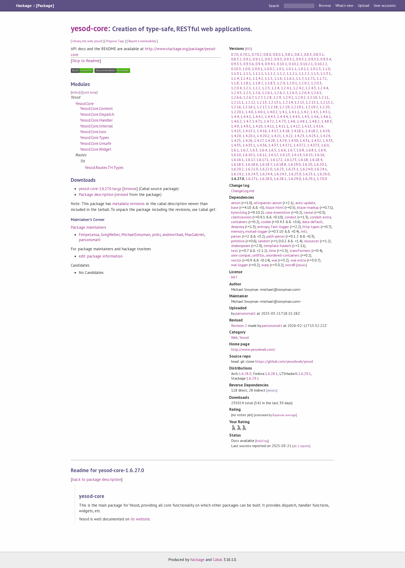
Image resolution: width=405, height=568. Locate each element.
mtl (304, 231)
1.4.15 (236, 130)
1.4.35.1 (249, 145)
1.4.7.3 (281, 121)
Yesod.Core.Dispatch (97, 114)
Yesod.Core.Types (94, 137)
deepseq (237, 226)
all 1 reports (301, 446)
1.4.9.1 (245, 126)
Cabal (217, 559)
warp (265, 264)
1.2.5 (247, 92)
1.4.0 (249, 111)
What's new (344, 5)
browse (130, 188)
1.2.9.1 (288, 97)
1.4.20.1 (249, 135)
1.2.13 (262, 102)
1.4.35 (236, 145)
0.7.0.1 (245, 54)
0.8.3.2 (236, 59)
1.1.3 (315, 73)
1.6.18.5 (237, 164)
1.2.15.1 (312, 102)
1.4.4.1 (245, 116)
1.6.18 (303, 159)
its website (140, 519)
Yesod (244, 337)
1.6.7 (291, 150)
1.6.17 (250, 159)
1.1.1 (247, 73)
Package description (96, 194)
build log (262, 441)
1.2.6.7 (248, 97)
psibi (156, 234)
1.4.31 (305, 140)
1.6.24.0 (306, 169)
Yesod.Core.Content (96, 108)
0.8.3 (308, 54)
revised (122, 194)
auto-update (305, 202)
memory (237, 231)
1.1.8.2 (258, 83)
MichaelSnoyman (135, 234)
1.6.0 (325, 145)
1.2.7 (258, 97)
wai (274, 260)
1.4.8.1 (302, 121)
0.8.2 (298, 54)
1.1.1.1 (258, 73)
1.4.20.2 (263, 135)
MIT (234, 277)
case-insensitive (277, 212)
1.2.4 (275, 88)
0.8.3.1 (318, 54)
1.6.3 (254, 150)
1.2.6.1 (267, 92)
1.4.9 (235, 126)
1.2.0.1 (292, 83)
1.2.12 (250, 102)
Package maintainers (88, 227)
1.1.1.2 (270, 73)
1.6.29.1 (309, 178)
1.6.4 (263, 150)
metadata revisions (128, 203)
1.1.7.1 (310, 78)
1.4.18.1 (297, 130)
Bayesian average (284, 415)
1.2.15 (299, 102)
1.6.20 (307, 164)
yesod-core (89, 28)
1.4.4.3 (270, 116)
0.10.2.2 (321, 63)
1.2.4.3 (310, 88)
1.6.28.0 (265, 178)
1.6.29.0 (294, 178)
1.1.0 (326, 68)
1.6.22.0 (266, 169)
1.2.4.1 (286, 88)
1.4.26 (247, 140)
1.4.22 (287, 135)
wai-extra (298, 260)
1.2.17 (261, 107)
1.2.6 (256, 92)
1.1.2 (281, 73)
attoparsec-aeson (268, 202)
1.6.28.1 (280, 178)
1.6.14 (296, 154)
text (234, 250)
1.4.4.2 (258, 116)
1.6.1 (235, 150)
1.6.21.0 (251, 169)
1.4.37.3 (313, 145)
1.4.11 (269, 126)
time (272, 250)
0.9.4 (259, 63)
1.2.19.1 (297, 107)
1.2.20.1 (237, 111)
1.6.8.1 (311, 150)
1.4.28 (270, 140)
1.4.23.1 (312, 135)
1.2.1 (247, 88)
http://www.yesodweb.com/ (253, 349)
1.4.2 (305, 111)
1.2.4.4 (323, 88)
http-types (311, 226)
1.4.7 (247, 121)
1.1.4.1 (245, 78)
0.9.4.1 (270, 63)
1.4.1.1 (294, 111)
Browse (325, 5)
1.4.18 (284, 130)
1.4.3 (314, 111)
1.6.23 (279, 169)
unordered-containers (282, 255)
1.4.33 (328, 140)
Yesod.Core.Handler (96, 120)
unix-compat (241, 255)
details (301, 265)
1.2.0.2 (304, 83)
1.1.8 (235, 83)
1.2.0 (281, 83)
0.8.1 (289, 54)
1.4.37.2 (299, 145)
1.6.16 (319, 154)
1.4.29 (281, 140)
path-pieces (275, 236)
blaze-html (275, 207)
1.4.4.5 (294, 116)
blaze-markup (308, 207)
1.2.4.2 (298, 88)
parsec (236, 236)
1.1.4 (235, 78)
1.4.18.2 (311, 130)
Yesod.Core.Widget (95, 149)
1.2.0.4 (236, 88)
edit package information (101, 256)
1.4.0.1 (260, 111)
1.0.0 (246, 68)
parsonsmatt (89, 239)
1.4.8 (291, 121)
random (264, 241)
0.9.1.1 (258, 59)
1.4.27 (258, 140)
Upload (363, 5)
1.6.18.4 (316, 159)
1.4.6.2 (236, 121)
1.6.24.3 (251, 174)
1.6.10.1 (249, 154)
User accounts (385, 5)
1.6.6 (282, 150)
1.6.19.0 (294, 164)
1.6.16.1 (237, 159)
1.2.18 (273, 107)
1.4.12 (295, 126)
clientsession (241, 217)
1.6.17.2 (276, 159)
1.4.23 (299, 135)
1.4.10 (257, 126)
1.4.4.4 (282, 116)
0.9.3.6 (248, 63)
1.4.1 (283, 111)
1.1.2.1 (292, 73)
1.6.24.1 (320, 169)
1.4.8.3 (326, 121)
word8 (290, 264)
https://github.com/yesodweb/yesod (284, 361)
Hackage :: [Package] (35, 6)
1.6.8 (300, 150)
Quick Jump (89, 92)
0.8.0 (267, 54)
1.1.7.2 (322, 78)
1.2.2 (256, 88)
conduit (290, 217)
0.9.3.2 (301, 59)
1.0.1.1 (291, 68)
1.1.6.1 (289, 78)
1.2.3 (266, 88)
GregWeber (110, 234)
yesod (98, 41)
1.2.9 (277, 97)
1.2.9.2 (300, 97)
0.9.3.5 (236, 63)
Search (274, 5)
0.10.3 (236, 68)
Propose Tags (115, 41)
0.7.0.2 (257, 54)
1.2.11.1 (237, 102)
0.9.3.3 (313, 59)
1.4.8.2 (314, 121)
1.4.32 (316, 140)
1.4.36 (262, 145)
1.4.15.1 (249, 130)
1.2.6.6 (236, 97)
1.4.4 (235, 116)
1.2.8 (268, 97)
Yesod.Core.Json (93, 131)
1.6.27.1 (252, 178)
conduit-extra (320, 217)
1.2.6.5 (316, 92)
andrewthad (172, 234)
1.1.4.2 (258, 78)
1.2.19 (284, 107)
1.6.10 (236, 154)
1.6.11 (262, 154)
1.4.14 (318, 126)
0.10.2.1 (306, 63)
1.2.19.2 (311, 107)
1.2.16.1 (249, 107)
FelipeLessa (89, 234)
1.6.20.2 (237, 169)
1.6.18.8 (280, 164)
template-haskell (277, 245)
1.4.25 (236, 140)
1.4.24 (325, 135)
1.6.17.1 (262, 159)
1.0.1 (280, 68)
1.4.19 (325, 130)
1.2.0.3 (316, 83)
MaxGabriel (194, 234)
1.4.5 (305, 116)
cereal (308, 212)
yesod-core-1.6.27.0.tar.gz (100, 188)
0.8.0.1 (278, 54)
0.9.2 (269, 59)
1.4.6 (315, 116)
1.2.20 (325, 107)
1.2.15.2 (326, 102)
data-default (312, 221)
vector (236, 260)
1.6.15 (308, 154)
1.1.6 (278, 78)
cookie (266, 221)
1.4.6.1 (325, 116)
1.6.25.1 (309, 174)
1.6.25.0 (295, 174)
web (90, 41)
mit (84, 41)
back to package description (96, 479)
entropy (263, 226)
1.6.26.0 (323, 174)
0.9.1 (247, 59)
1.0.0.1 (257, 68)
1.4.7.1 (257, 121)
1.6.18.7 (266, 164)
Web (234, 337)
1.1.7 (299, 78)
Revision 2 (239, 325)
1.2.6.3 (292, 92)
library (76, 41)
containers (239, 221)
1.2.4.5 (236, 92)
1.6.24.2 (237, 174)
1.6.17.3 (290, 159)
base (234, 207)
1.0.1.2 (303, 68)
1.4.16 (262, 130)
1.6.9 (322, 150)
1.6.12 (273, 154)
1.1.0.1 (236, 73)
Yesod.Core (84, 103)
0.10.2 (294, 63)
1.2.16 (236, 107)
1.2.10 (312, 97)
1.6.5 (272, 150)
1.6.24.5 (280, 174)
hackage (197, 559)
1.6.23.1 (292, 169)
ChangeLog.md (242, 190)
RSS (248, 49)
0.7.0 (234, 54)
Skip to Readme (85, 60)
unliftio (258, 255)
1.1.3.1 (325, 73)
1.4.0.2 (272, 111)
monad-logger (256, 231)
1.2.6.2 (279, 92)
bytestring (239, 212)
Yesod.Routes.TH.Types (104, 167)
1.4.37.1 (285, 145)
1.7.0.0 (322, 178)
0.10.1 (282, 63)
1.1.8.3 (270, 83)
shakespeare (240, 245)
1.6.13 (285, 154)
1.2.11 (324, 97)
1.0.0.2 (269, 68)
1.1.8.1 (245, 83)
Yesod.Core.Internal (96, 126)
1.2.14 (287, 102)
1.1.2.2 (304, 73)
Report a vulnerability (142, 41)
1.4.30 (293, 140)
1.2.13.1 (274, 102)
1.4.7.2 (269, 121)
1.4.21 (276, 135)
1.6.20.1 (320, 164)
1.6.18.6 (251, 164)
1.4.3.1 (325, 111)
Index (75, 92)
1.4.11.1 (282, 126)
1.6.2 (244, 150)
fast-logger (280, 226)
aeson (235, 202)
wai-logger (239, 264)
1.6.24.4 (266, 174)
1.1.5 (269, 78)
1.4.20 (236, 135)
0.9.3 (278, 59)
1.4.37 (273, 145)
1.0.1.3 (315, 68)
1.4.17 (273, 130)
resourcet (311, 241)
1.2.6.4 (304, 92)
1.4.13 (306, 126)
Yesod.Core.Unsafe (95, 143)
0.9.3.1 (289, 59)
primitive (238, 241)
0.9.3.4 (325, 59)
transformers (300, 250)
